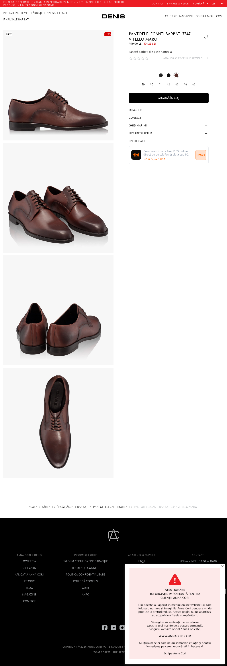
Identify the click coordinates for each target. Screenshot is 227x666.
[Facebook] (104, 631)
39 (143, 84)
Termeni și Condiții (85, 567)
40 (151, 84)
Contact (29, 601)
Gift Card (29, 567)
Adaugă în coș (168, 98)
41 (160, 84)
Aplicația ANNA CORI (29, 574)
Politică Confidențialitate (85, 574)
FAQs (141, 561)
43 (176, 84)
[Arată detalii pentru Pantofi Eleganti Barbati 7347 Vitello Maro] (176, 75)
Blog (29, 587)
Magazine (29, 594)
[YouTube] (113, 631)
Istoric (29, 581)
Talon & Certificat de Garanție (85, 561)
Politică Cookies (85, 581)
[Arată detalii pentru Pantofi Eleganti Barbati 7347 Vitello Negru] (161, 75)
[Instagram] (122, 631)
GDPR (85, 587)
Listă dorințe (206, 36)
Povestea (29, 561)
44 (185, 84)
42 (168, 84)
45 (193, 84)
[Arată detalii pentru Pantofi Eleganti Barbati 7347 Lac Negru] (168, 75)
